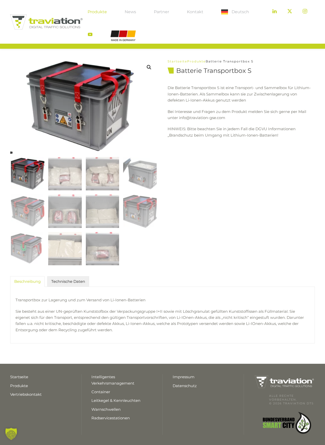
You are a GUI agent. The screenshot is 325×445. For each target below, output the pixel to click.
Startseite (177, 61)
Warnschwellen (106, 409)
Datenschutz (185, 385)
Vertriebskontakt (26, 394)
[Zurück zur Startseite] (46, 21)
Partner (161, 11)
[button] (149, 67)
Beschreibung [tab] (27, 281)
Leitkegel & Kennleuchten (115, 400)
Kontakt (195, 11)
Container (100, 391)
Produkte (97, 11)
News (130, 11)
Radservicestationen (110, 418)
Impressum (183, 376)
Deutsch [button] (240, 11)
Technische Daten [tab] (68, 281)
